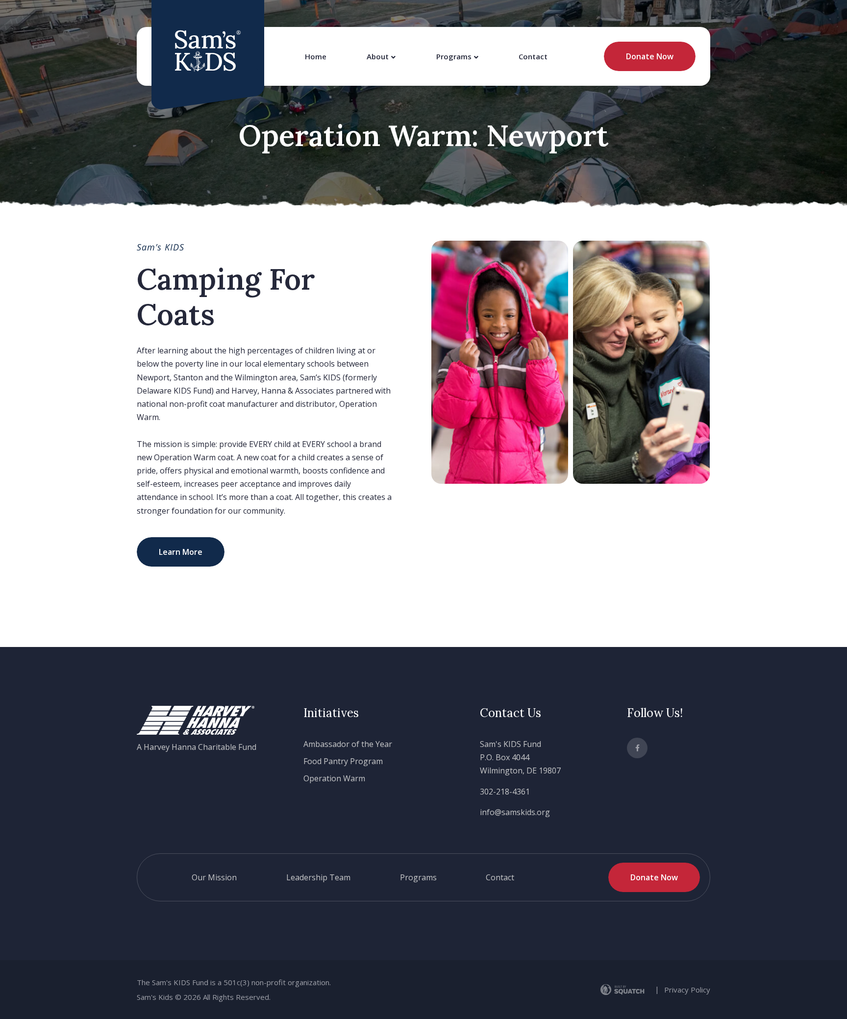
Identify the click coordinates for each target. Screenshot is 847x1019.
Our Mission (214, 877)
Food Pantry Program (343, 761)
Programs (454, 56)
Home (315, 56)
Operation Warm (334, 778)
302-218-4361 (505, 791)
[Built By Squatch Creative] (624, 989)
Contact (533, 56)
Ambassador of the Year (347, 744)
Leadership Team (318, 877)
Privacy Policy (687, 989)
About (378, 56)
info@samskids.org (515, 812)
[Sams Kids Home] (207, 51)
